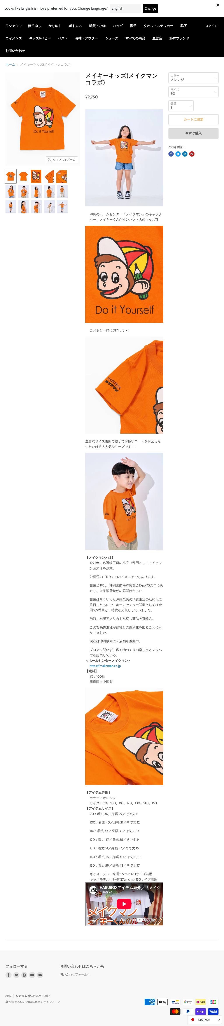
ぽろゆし (34, 26)
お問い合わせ (15, 51)
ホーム (10, 64)
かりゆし (55, 26)
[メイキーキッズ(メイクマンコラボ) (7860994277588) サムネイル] (10, 176)
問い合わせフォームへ (75, 974)
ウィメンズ (13, 38)
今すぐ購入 (193, 133)
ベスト (63, 38)
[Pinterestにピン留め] (191, 154)
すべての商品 (135, 38)
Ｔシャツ (12, 26)
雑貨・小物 (97, 26)
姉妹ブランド (179, 38)
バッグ (118, 26)
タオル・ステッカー (158, 26)
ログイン (211, 26)
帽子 (133, 26)
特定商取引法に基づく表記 (33, 996)
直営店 (157, 38)
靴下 (183, 26)
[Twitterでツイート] (178, 154)
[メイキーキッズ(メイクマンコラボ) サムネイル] (11, 192)
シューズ (111, 38)
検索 (8, 996)
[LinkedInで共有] (184, 154)
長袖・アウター (86, 38)
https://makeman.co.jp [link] (105, 666)
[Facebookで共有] (171, 154)
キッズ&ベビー (40, 38)
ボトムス (75, 26)
